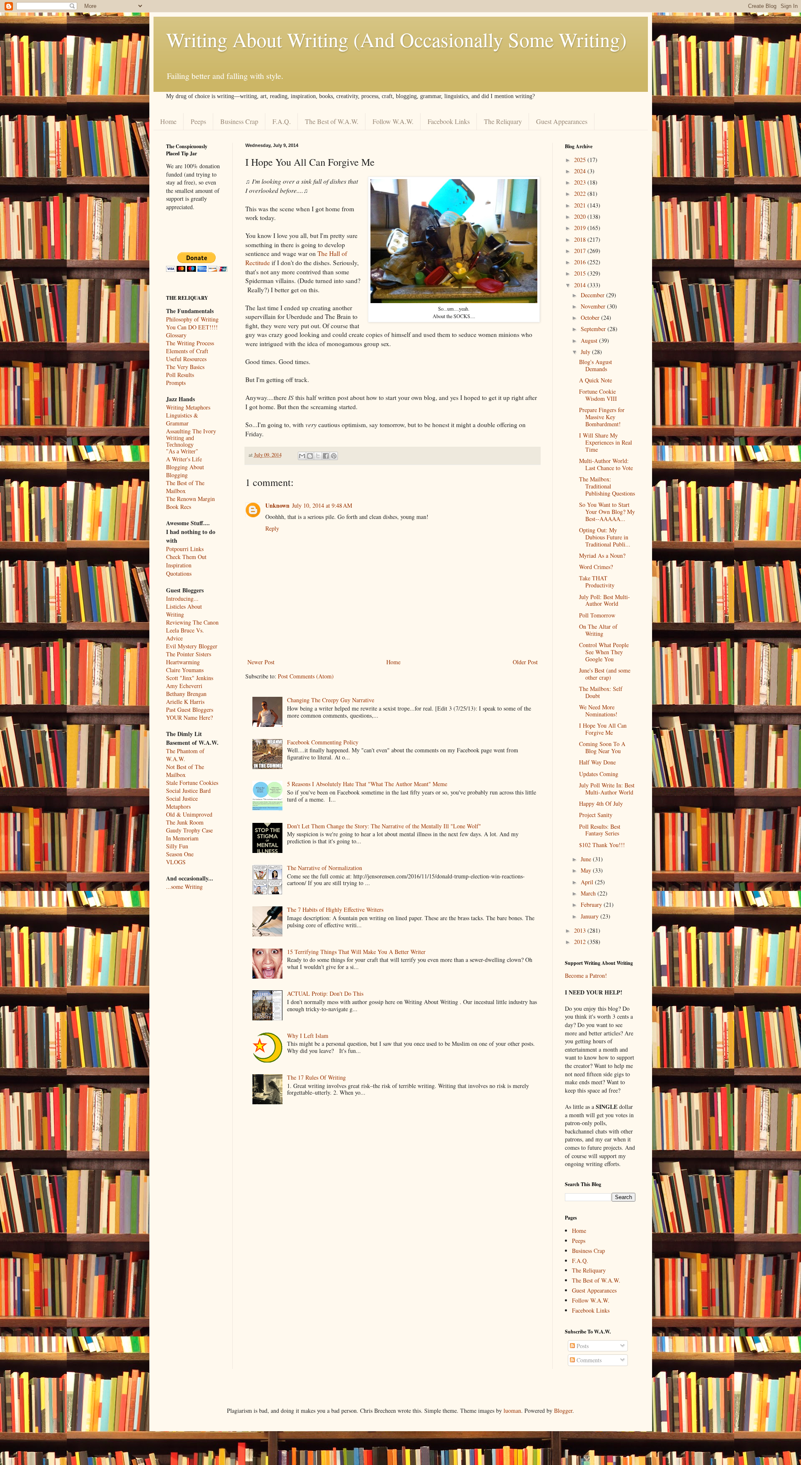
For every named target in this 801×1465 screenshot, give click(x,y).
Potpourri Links (185, 549)
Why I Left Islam (307, 1036)
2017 (580, 251)
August (590, 340)
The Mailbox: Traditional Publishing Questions (607, 486)
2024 (580, 171)
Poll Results (180, 375)
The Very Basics (185, 367)
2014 (580, 285)
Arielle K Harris (185, 702)
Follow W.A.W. (393, 121)
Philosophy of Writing (192, 319)
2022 (580, 193)
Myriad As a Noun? (602, 555)
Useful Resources (186, 359)
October (591, 317)
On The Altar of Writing (598, 630)
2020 (580, 216)
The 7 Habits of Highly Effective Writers (335, 909)
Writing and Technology (180, 441)
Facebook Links (449, 121)
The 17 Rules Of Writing (316, 1077)
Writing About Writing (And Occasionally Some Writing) (396, 39)
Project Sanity (595, 815)
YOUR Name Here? (189, 717)
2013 (580, 930)
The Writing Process (190, 343)
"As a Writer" (182, 451)
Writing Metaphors (188, 407)
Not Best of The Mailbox (185, 771)
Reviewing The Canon (192, 622)
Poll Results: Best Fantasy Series (599, 830)
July (586, 352)
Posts (582, 1346)
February (592, 904)
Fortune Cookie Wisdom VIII (598, 394)
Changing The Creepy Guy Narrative (330, 700)
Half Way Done (597, 762)
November (594, 306)
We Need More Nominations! (598, 710)
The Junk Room (185, 822)
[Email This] (302, 456)
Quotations (178, 573)
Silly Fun (177, 846)
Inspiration (178, 565)
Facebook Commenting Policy (322, 742)
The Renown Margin (190, 499)
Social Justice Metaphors (182, 802)
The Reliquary (503, 121)
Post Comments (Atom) (306, 676)
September (594, 329)
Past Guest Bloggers (189, 710)
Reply (272, 528)
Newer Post (261, 662)
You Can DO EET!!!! (192, 327)
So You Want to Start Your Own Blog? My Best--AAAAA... (607, 512)
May (587, 870)
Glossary (176, 335)
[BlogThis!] (310, 456)
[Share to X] (318, 456)
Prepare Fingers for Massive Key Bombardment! (602, 417)
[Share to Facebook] (326, 456)
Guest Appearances (561, 121)
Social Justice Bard (188, 790)
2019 (580, 228)
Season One (180, 854)
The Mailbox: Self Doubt (600, 692)
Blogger (563, 1410)
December (593, 295)
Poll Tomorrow (597, 615)
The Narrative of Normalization (324, 868)
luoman (512, 1410)
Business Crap (239, 121)
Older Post (525, 662)
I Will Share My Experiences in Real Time (605, 442)
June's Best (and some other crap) (604, 673)
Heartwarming (183, 662)
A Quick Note (595, 380)
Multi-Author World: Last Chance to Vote (606, 464)
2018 (580, 239)
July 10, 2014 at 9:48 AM (322, 505)
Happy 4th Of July (601, 803)
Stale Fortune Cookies (192, 783)
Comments (588, 1360)
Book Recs (178, 507)
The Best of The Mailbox (185, 487)
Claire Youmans (185, 670)
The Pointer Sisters (188, 654)
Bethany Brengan (186, 694)
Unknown (277, 505)
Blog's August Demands (595, 365)
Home (168, 121)
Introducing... (182, 598)
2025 (580, 160)
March (589, 893)
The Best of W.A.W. (331, 121)
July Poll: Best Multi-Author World (604, 600)
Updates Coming (598, 774)
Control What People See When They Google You (604, 652)
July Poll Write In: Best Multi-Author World (607, 788)
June (587, 859)
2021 (580, 205)
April (588, 882)
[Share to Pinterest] (334, 456)
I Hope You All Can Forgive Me (603, 728)
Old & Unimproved (189, 814)
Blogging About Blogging (185, 471)
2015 (580, 273)
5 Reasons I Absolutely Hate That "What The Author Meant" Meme (367, 784)
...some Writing (184, 887)
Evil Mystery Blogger (191, 646)
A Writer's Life (184, 459)
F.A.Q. (281, 121)
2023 (580, 182)
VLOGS (176, 862)
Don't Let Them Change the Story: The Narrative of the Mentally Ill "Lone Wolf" (384, 826)
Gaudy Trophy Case (189, 830)
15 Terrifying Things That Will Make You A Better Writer (356, 952)
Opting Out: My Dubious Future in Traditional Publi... (604, 537)
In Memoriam (182, 838)
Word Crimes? (596, 567)
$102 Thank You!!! (602, 845)
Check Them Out (186, 557)
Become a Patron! (586, 975)
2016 (580, 262)
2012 (580, 942)
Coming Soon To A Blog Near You (602, 747)
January (590, 916)
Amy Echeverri (184, 686)
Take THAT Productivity (597, 581)
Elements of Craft (187, 351)
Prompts (176, 383)
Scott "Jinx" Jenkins (189, 678)
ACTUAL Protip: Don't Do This (325, 993)
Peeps (198, 121)
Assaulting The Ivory (191, 431)
